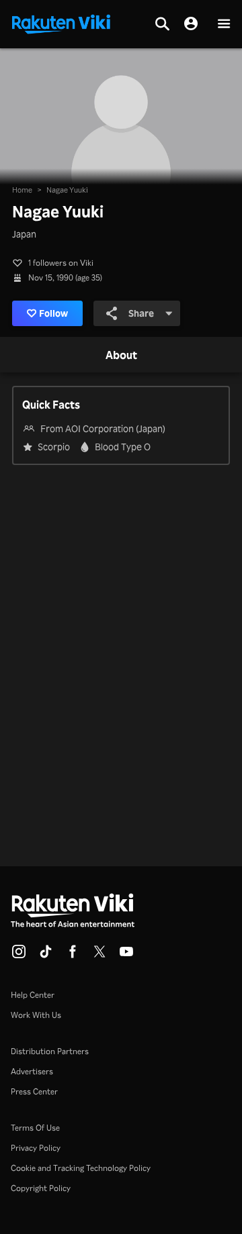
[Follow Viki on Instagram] (19, 955)
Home (22, 190)
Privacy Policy (36, 1148)
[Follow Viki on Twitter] (99, 955)
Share (141, 313)
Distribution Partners (50, 1051)
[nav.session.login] (191, 24)
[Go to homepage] (61, 23)
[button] (224, 24)
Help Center (32, 995)
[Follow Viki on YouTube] (126, 955)
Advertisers (32, 1071)
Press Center (34, 1091)
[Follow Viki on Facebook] (73, 955)
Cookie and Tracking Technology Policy (81, 1168)
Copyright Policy (41, 1188)
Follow (53, 313)
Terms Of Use (35, 1128)
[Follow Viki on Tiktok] (46, 955)
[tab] (121, 355)
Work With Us (36, 1015)
